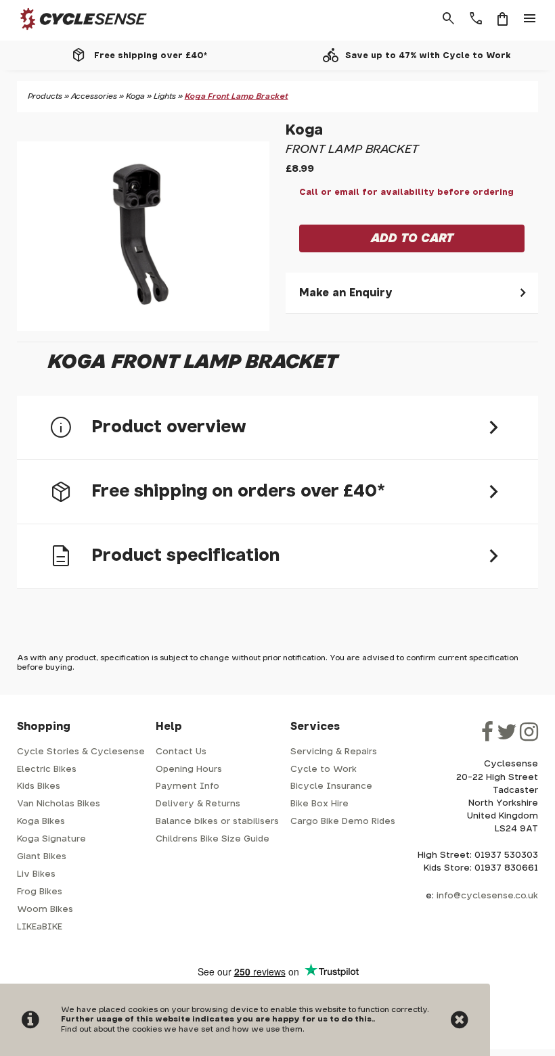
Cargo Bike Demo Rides (342, 821)
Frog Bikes (39, 892)
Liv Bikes (36, 874)
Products (45, 96)
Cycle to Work (323, 769)
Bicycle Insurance (331, 786)
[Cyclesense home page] (75, 33)
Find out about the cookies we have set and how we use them (182, 1029)
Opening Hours (189, 769)
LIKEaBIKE (39, 927)
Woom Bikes (45, 909)
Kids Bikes (38, 786)
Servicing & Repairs (333, 752)
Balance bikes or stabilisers (217, 821)
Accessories (94, 96)
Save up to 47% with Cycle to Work (428, 55)
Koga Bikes (41, 821)
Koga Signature (51, 839)
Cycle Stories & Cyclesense (81, 752)
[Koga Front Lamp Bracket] (143, 236)
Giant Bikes (41, 856)
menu (530, 19)
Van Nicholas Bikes (58, 804)
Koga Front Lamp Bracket (236, 96)
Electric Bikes (46, 769)
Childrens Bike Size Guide (212, 839)
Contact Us (181, 752)
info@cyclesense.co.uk (487, 896)
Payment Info (187, 786)
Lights (165, 96)
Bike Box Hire (319, 804)
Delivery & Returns (198, 804)
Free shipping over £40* (150, 55)
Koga (135, 96)
